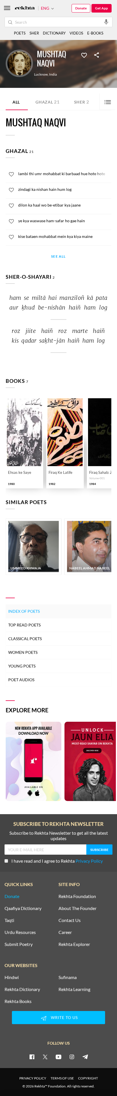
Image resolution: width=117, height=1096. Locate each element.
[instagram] (71, 1056)
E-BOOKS (95, 33)
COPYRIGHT (88, 1078)
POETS (20, 33)
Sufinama (67, 977)
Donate (81, 8)
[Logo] (25, 8)
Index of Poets (24, 611)
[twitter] (45, 1056)
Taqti (9, 920)
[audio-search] (106, 21)
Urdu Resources (20, 932)
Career (65, 932)
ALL (16, 102)
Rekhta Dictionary (22, 989)
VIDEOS (76, 33)
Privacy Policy (89, 861)
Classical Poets (25, 638)
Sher (81, 101)
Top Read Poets (24, 624)
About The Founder (77, 908)
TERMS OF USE (62, 1078)
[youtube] (58, 1056)
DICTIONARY (54, 33)
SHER (34, 33)
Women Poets (22, 652)
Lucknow (41, 74)
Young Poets (21, 666)
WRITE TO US (64, 1017)
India (53, 74)
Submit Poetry (19, 944)
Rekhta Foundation (77, 896)
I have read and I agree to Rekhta (57, 861)
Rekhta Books (18, 1001)
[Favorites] (84, 55)
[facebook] (31, 1056)
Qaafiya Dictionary (23, 908)
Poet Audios (21, 679)
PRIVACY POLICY (32, 1078)
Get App (101, 8)
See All (58, 256)
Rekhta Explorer (74, 944)
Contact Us (69, 920)
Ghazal (47, 101)
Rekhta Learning (74, 989)
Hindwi (12, 977)
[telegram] (85, 1056)
